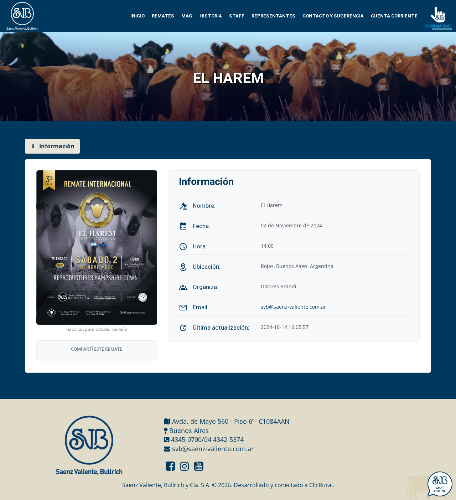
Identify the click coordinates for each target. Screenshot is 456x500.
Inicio (137, 16)
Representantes (273, 16)
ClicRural (321, 485)
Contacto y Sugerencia (333, 16)
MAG (186, 16)
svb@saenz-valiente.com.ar (293, 306)
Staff (236, 16)
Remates (163, 16)
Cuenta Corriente (394, 16)
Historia (211, 16)
